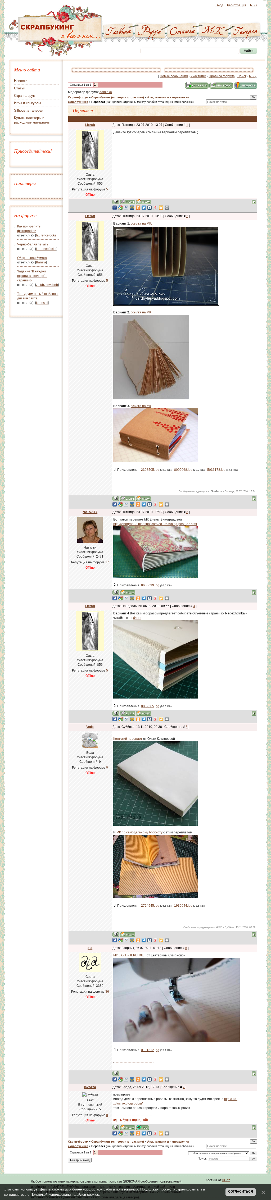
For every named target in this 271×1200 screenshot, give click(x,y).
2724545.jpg (150, 905)
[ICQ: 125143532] (142, 1127)
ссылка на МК (141, 312)
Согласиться (240, 1191)
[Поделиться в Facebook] (114, 208)
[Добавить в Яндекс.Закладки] (155, 208)
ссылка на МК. (141, 223)
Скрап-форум (78, 97)
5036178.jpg (216, 470)
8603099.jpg (150, 585)
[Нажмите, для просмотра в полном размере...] (151, 398)
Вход (219, 5)
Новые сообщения (174, 76)
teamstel (42, 303)
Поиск (241, 76)
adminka (106, 92)
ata (90, 948)
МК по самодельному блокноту (139, 832)
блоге (137, 618)
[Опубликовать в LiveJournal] (126, 208)
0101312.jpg (150, 1050)
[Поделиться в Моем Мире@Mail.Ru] (132, 208)
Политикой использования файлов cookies (64, 1195)
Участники (198, 76)
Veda (90, 727)
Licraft (90, 125)
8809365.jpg (150, 706)
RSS (253, 5)
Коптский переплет (127, 739)
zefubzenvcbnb (47, 285)
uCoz (226, 1180)
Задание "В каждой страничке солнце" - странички (32, 276)
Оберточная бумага (32, 258)
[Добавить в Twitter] (144, 208)
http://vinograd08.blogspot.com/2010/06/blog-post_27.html (155, 524)
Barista (41, 262)
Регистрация (236, 5)
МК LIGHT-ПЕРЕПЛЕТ (129, 955)
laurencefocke (46, 235)
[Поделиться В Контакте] (149, 208)
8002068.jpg (183, 470)
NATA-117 (90, 512)
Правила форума (222, 76)
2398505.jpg (150, 470)
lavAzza (90, 1087)
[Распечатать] (167, 208)
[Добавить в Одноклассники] (138, 208)
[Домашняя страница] (143, 201)
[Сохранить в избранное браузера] (161, 208)
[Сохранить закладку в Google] (120, 208)
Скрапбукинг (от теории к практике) (117, 97)
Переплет (98, 101)
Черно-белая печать (32, 244)
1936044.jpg (183, 905)
